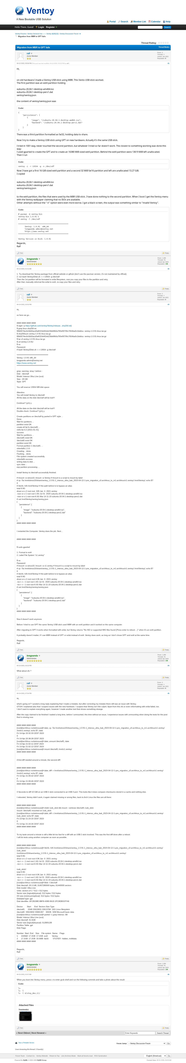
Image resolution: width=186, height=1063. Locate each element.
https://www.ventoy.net (26, 363)
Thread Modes (164, 47)
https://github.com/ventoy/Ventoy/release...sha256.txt (48, 326)
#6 (168, 974)
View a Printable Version (26, 1043)
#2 (168, 269)
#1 (168, 63)
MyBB (25, 1060)
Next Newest (38, 1033)
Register (50, 27)
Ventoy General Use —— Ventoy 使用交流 (43, 34)
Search (124, 22)
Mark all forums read (85, 1056)
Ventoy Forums (20, 34)
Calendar (156, 22)
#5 (168, 693)
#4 (168, 665)
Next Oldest (24, 1033)
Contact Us (30, 1056)
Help (168, 22)
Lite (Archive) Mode (68, 1056)
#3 (168, 304)
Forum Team (20, 1056)
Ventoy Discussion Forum (69, 34)
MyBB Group (41, 1060)
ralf (28, 53)
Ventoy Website (42, 1056)
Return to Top (55, 1056)
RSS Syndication (100, 1056)
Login (41, 27)
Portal (112, 22)
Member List (139, 22)
